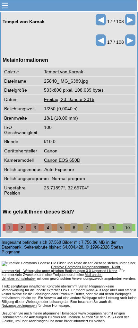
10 (127, 227)
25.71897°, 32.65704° (66, 187)
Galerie (11, 71)
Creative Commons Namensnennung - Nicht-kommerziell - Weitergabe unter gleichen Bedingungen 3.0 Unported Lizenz (61, 269)
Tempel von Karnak (63, 71)
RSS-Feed (115, 317)
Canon (50, 150)
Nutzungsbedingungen (19, 305)
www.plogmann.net (93, 313)
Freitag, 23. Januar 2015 (69, 99)
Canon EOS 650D (62, 160)
